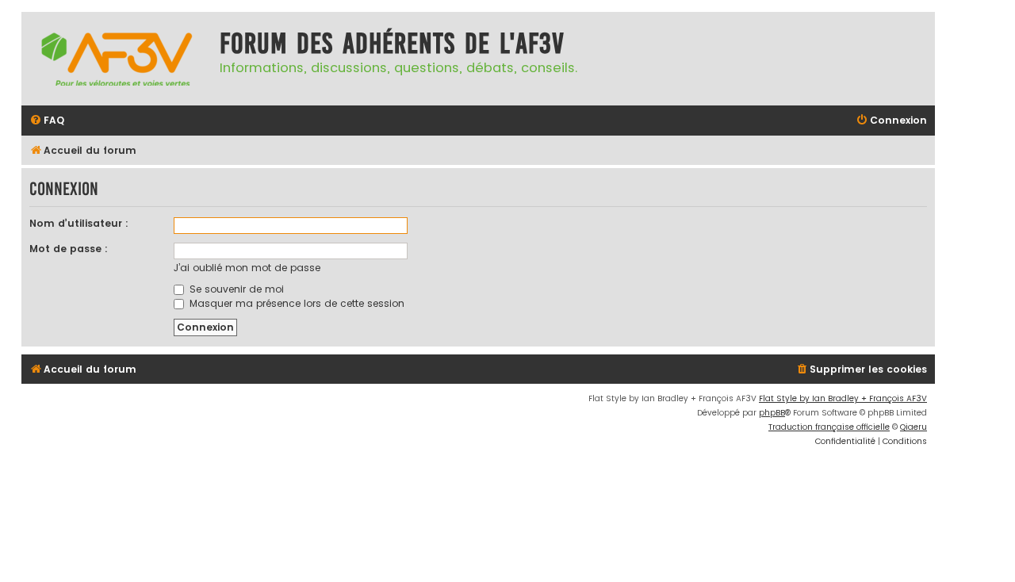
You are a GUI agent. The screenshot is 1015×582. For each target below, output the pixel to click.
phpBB (772, 413)
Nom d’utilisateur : (78, 223)
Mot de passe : (68, 248)
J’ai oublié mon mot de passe (247, 268)
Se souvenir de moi (235, 289)
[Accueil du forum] (116, 58)
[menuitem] (46, 121)
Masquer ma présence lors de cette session (295, 303)
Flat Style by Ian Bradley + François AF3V (843, 398)
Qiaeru (913, 427)
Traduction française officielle (829, 427)
